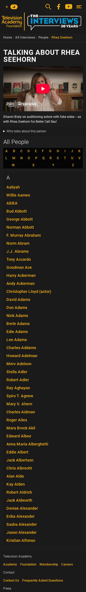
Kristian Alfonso (20, 540)
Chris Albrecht (19, 468)
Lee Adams (16, 339)
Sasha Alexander (21, 524)
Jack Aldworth (19, 500)
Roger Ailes (16, 420)
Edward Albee (18, 436)
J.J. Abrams (17, 251)
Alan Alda (15, 476)
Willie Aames (18, 195)
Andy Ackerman (20, 283)
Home (7, 37)
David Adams (18, 299)
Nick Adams (17, 315)
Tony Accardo (18, 259)
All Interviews (25, 37)
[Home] (43, 23)
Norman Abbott (20, 227)
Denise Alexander (22, 508)
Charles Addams (21, 347)
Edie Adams (17, 331)
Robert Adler (17, 379)
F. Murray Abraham (23, 235)
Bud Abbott (16, 211)
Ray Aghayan (18, 387)
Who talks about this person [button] (26, 131)
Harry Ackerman (21, 275)
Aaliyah (13, 187)
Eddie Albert (17, 452)
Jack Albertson (19, 460)
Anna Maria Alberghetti (27, 444)
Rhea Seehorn (62, 37)
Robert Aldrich (19, 492)
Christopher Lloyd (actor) (28, 291)
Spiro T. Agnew (19, 395)
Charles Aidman (20, 412)
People (43, 37)
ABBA (12, 203)
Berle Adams (18, 323)
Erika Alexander (20, 516)
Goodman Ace (19, 267)
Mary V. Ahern (19, 403)
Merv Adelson (18, 363)
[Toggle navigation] (79, 6)
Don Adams (16, 307)
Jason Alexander (21, 532)
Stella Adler (16, 371)
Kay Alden (15, 484)
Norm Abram (17, 243)
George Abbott (19, 219)
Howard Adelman (21, 355)
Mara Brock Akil (20, 428)
